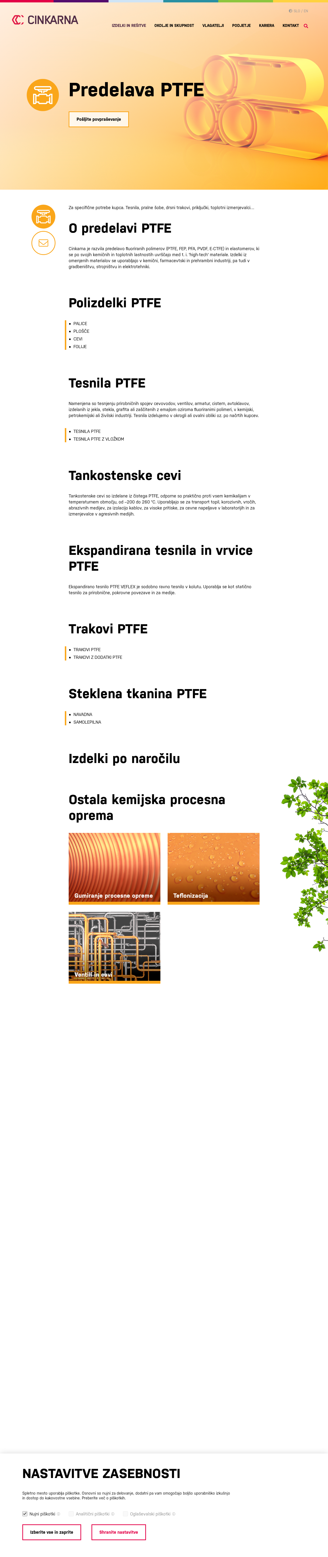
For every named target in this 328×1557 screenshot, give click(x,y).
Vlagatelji (213, 25)
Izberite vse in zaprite (51, 1532)
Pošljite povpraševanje (99, 119)
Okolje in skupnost (174, 25)
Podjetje (241, 25)
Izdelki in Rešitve (129, 25)
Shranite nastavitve (118, 1532)
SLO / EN (300, 11)
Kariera (266, 25)
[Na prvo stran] (45, 19)
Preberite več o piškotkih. (104, 1498)
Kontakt (291, 25)
